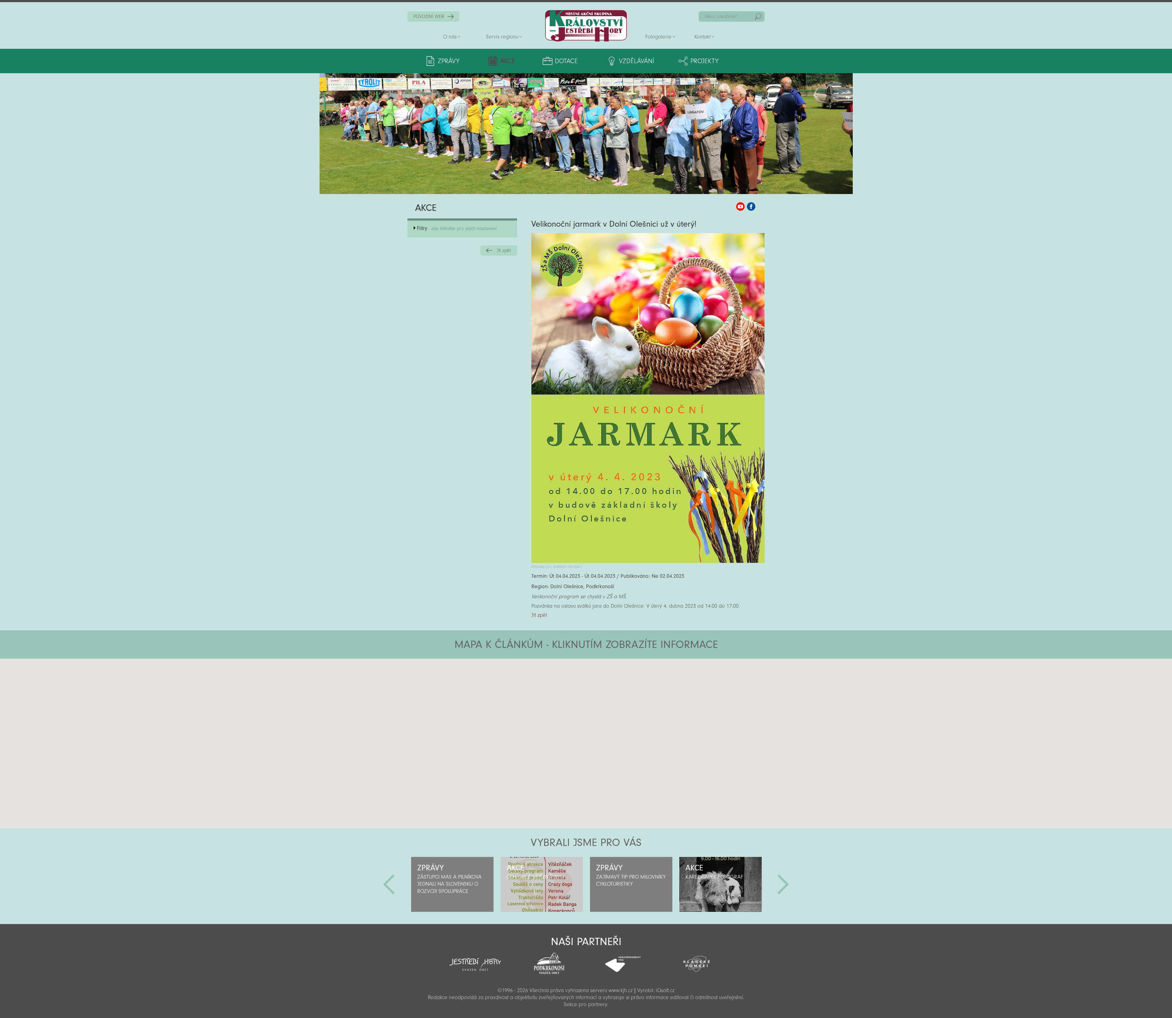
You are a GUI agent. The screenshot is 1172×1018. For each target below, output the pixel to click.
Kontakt (702, 37)
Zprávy (448, 61)
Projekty (704, 61)
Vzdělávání (636, 61)
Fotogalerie (658, 37)
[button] (603, 695)
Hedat (758, 16)
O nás (450, 37)
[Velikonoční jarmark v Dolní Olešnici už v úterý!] (648, 561)
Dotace (566, 61)
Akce (507, 61)
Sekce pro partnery (585, 1004)
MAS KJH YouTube (740, 206)
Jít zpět (504, 250)
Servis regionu (502, 37)
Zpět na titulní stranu (586, 26)
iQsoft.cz (665, 990)
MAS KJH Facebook (751, 206)
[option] (452, 884)
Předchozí (389, 884)
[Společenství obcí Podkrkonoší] (549, 961)
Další (783, 884)
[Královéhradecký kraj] (623, 960)
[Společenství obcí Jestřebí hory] (475, 960)
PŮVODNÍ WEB (429, 16)
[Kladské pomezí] (697, 961)
